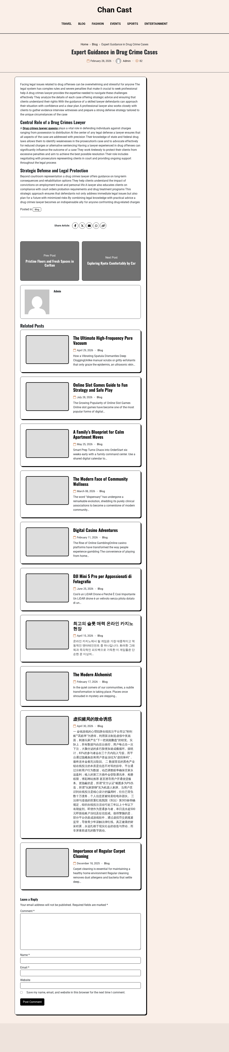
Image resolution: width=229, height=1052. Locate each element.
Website (25, 980)
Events (115, 23)
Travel (66, 23)
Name (25, 955)
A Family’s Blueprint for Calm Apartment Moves (98, 434)
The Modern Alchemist (92, 674)
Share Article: (62, 225)
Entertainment (156, 23)
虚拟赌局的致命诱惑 (92, 718)
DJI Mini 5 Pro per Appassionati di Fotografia (102, 578)
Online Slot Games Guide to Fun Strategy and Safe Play (100, 387)
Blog (81, 23)
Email (24, 967)
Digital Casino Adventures (95, 530)
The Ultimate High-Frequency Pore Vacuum (103, 340)
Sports (132, 23)
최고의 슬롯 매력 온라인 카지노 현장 (103, 625)
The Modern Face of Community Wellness (100, 481)
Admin (127, 61)
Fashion (98, 23)
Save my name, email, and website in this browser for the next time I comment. (75, 992)
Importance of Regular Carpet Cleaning (99, 853)
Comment (27, 911)
